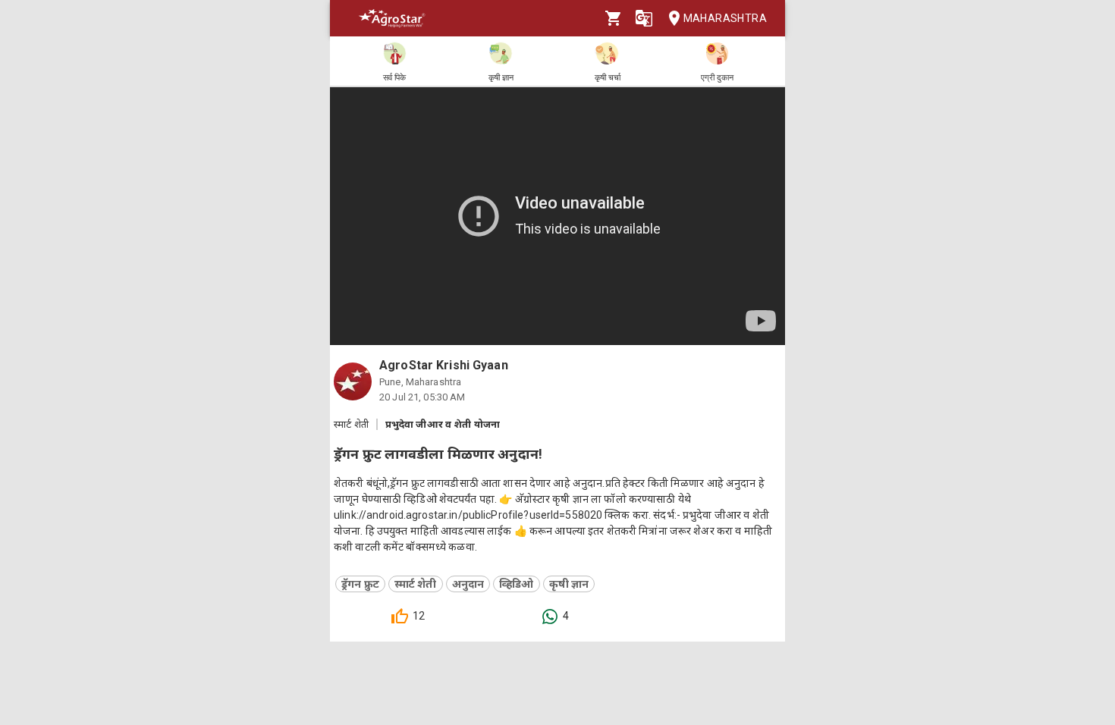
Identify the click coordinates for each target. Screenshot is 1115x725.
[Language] (644, 18)
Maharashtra (725, 18)
